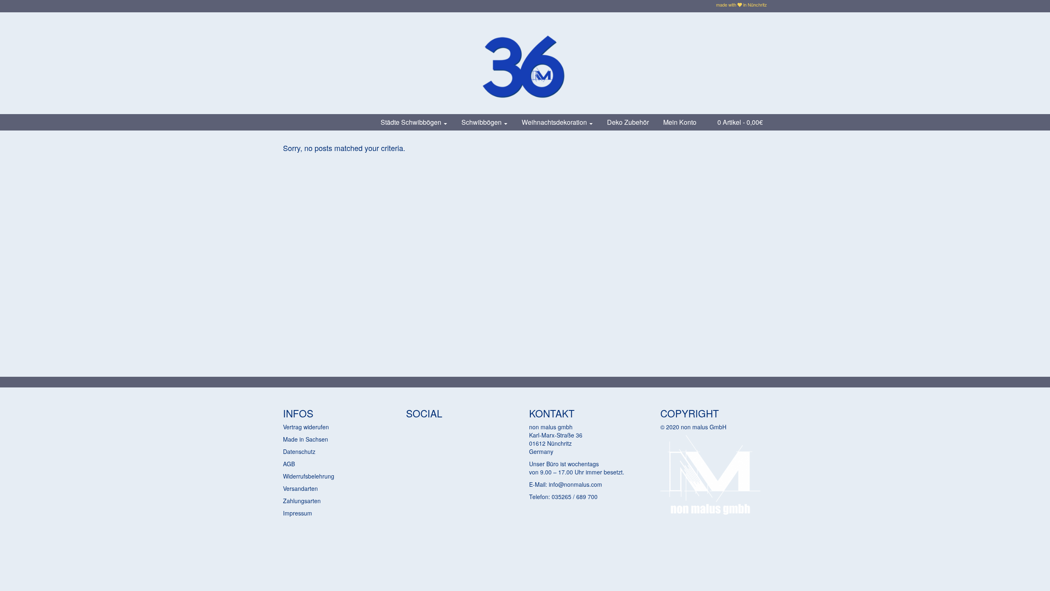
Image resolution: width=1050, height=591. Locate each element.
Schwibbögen (482, 122)
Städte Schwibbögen (412, 122)
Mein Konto (679, 122)
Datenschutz (299, 451)
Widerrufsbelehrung (308, 476)
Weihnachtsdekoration (555, 122)
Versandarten (300, 488)
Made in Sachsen (305, 439)
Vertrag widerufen (306, 427)
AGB (289, 464)
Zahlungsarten (302, 501)
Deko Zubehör (628, 122)
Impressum (297, 513)
